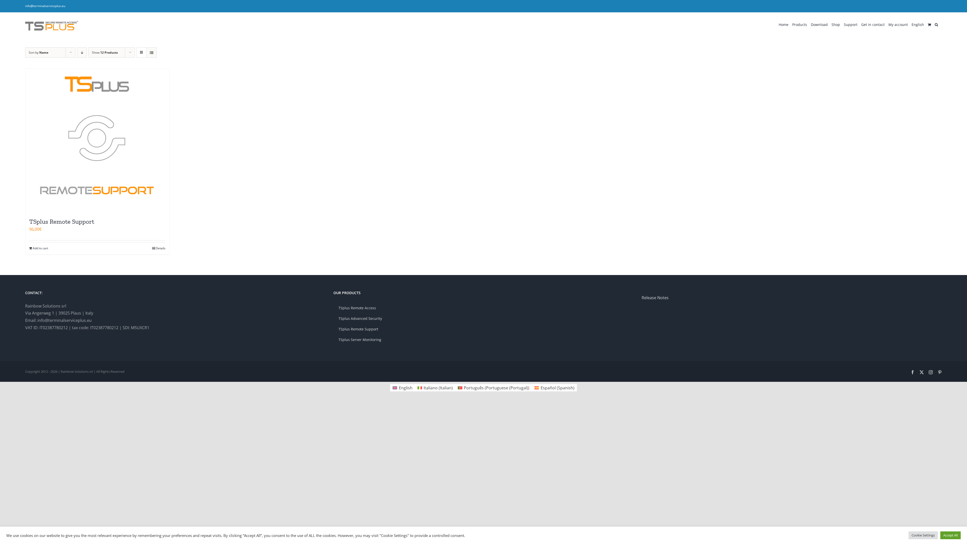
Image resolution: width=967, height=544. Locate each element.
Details (160, 248)
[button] (936, 24)
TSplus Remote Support (61, 221)
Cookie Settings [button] (923, 535)
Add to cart (40, 248)
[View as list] (151, 52)
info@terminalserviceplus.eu (45, 6)
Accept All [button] (950, 535)
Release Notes (655, 297)
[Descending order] (82, 52)
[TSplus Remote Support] (97, 140)
